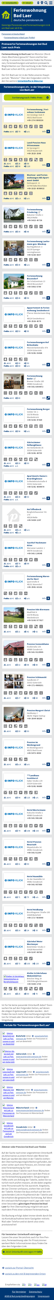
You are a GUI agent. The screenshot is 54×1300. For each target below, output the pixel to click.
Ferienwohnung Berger (38, 409)
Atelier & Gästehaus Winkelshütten (37, 974)
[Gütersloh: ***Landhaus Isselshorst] (14, 781)
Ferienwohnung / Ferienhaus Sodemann (38, 110)
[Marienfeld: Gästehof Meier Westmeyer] (14, 947)
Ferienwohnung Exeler (34, 377)
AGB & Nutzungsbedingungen (20, 1296)
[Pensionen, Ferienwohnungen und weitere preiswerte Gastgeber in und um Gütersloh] (9, 1056)
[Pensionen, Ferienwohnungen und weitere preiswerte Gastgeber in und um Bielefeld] (9, 1038)
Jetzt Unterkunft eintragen (23, 1251)
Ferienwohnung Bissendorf (34, 277)
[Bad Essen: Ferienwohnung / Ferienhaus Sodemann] (14, 115)
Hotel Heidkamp (35, 909)
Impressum (44, 1296)
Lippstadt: (21, 1071)
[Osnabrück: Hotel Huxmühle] (14, 881)
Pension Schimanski (36, 677)
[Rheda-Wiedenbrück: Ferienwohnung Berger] (14, 415)
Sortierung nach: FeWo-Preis (30, 97)
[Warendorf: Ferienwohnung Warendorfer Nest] (14, 582)
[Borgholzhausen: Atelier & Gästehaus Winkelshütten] (14, 979)
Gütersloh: (21, 1054)
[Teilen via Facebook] (25, 1284)
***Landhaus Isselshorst (33, 776)
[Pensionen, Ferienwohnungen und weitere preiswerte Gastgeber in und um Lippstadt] (9, 1074)
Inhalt (27, 2)
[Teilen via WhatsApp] (38, 1284)
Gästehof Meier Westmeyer (34, 942)
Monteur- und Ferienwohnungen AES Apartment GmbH (38, 178)
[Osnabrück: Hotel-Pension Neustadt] (14, 847)
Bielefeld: (21, 1036)
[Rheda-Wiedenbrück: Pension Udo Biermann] (14, 615)
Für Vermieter (19, 1291)
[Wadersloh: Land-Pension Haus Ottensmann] (14, 148)
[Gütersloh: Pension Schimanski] (14, 681)
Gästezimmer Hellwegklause (34, 443)
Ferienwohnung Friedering (34, 211)
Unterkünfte (10, 2)
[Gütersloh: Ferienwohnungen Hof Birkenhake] (14, 348)
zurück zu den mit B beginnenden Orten (25, 1273)
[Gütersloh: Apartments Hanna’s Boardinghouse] (14, 482)
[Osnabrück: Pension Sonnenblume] (14, 648)
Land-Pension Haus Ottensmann (36, 144)
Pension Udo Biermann (38, 609)
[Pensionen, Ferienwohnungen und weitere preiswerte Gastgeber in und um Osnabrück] (9, 1130)
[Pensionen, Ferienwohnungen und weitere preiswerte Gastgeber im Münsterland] (9, 1110)
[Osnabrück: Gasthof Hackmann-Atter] (14, 548)
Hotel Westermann (36, 810)
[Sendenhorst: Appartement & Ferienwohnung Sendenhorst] (14, 315)
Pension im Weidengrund (33, 743)
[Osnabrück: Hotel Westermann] (14, 814)
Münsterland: (22, 1107)
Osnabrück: (21, 1127)
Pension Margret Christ (38, 710)
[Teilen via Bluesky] (31, 1284)
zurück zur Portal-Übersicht (19, 1267)
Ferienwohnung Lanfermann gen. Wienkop (38, 242)
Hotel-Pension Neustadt (34, 843)
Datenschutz (35, 1291)
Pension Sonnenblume (38, 644)
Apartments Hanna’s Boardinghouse (37, 477)
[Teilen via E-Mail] (45, 1284)
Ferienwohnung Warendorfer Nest (38, 577)
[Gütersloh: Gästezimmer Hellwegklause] (14, 448)
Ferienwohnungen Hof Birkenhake (38, 343)
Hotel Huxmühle (35, 876)
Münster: (20, 1089)
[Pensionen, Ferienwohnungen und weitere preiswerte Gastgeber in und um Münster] (9, 1092)
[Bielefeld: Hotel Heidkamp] (14, 914)
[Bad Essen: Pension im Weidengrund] (14, 748)
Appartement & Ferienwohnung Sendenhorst (38, 309)
